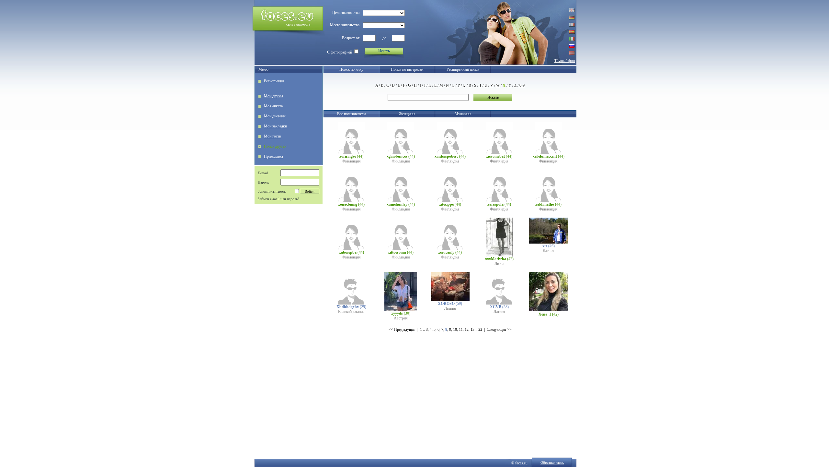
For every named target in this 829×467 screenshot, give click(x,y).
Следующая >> (499, 329)
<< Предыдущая (402, 329)
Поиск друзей (275, 146)
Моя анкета (273, 106)
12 (467, 329)
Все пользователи (351, 114)
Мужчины (463, 114)
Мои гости (272, 136)
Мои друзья (273, 96)
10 (455, 329)
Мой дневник (275, 116)
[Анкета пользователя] (351, 152)
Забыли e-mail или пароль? (278, 199)
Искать (384, 51)
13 (472, 329)
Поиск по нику (351, 69)
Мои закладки (275, 126)
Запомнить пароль (272, 191)
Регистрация (274, 81)
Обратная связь (552, 462)
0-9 (522, 85)
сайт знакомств (298, 24)
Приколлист (273, 156)
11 (461, 329)
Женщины (407, 114)
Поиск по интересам (407, 69)
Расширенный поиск (463, 69)
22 (480, 329)
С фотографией (339, 52)
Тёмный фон (564, 60)
